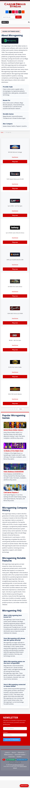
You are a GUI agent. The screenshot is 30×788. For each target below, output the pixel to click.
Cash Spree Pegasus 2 (11, 492)
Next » (20, 409)
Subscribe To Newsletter (12, 740)
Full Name (5, 732)
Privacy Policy (11, 756)
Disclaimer (19, 756)
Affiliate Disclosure (8, 754)
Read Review (15, 157)
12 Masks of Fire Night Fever (13, 451)
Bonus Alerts (24, 785)
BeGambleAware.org (22, 759)
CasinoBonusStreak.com (18, 764)
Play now (15, 161)
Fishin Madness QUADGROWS (14, 472)
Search (18, 17)
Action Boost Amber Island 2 (13, 430)
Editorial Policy (21, 752)
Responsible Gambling (20, 754)
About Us (14, 752)
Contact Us (7, 752)
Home (2, 132)
